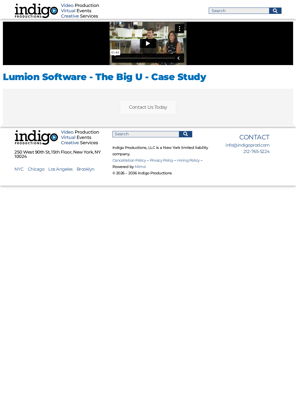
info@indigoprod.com (247, 145)
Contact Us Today (148, 107)
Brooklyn (86, 169)
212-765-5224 (256, 151)
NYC (21, 169)
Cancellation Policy (129, 160)
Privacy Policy (161, 160)
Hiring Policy (188, 160)
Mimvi (140, 166)
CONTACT (254, 137)
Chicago (36, 169)
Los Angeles (60, 169)
